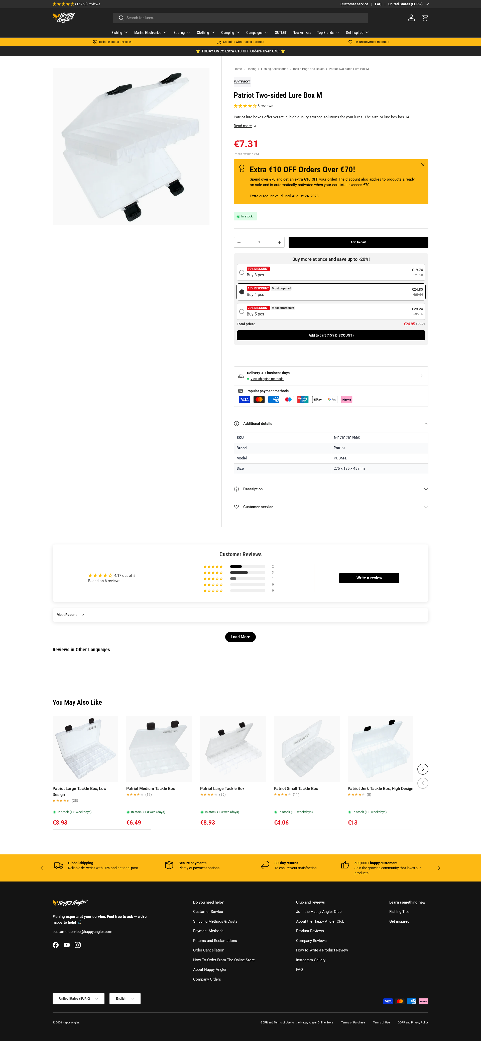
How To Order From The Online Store (224, 960)
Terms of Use (381, 1022)
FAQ (378, 4)
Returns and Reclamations (215, 940)
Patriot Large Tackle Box (222, 788)
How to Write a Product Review (322, 950)
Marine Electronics (147, 32)
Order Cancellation (208, 950)
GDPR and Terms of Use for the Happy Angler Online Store (297, 1022)
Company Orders (207, 979)
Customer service (354, 4)
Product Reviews (310, 931)
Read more (243, 126)
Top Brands (325, 32)
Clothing (203, 32)
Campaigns (254, 32)
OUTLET (281, 32)
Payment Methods (208, 931)
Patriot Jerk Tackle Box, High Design (380, 788)
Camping (227, 32)
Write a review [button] (369, 578)
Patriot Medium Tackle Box (150, 788)
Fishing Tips (399, 912)
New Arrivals (302, 32)
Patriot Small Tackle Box (296, 788)
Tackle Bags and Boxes (308, 69)
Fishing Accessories (274, 69)
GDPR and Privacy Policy (413, 1022)
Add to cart (358, 242)
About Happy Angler (209, 970)
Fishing (117, 32)
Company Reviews (311, 940)
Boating (179, 32)
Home (238, 69)
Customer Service (208, 912)
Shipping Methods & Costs (215, 921)
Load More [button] (240, 636)
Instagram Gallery (310, 960)
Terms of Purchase (353, 1022)
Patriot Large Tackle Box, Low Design (79, 791)
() (331, 335)
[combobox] (240, 18)
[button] (425, 17)
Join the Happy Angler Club (318, 912)
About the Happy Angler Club (320, 921)
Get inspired (354, 32)
